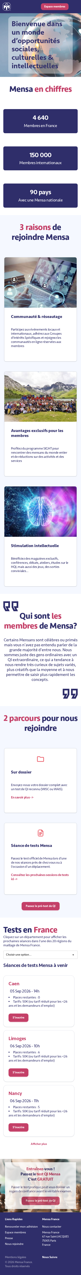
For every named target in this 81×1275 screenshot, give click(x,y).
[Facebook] (48, 1266)
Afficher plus (39, 1144)
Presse (9, 1238)
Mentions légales (15, 1257)
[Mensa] (6, 6)
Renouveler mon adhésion (21, 1226)
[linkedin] (45, 1266)
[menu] (40, 955)
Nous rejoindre (14, 1244)
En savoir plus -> (22, 797)
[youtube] (51, 1266)
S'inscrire (18, 1017)
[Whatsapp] (54, 1266)
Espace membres (54, 6)
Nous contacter (51, 1226)
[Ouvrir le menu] (74, 6)
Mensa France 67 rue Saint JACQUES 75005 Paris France (55, 1239)
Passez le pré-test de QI (40, 906)
